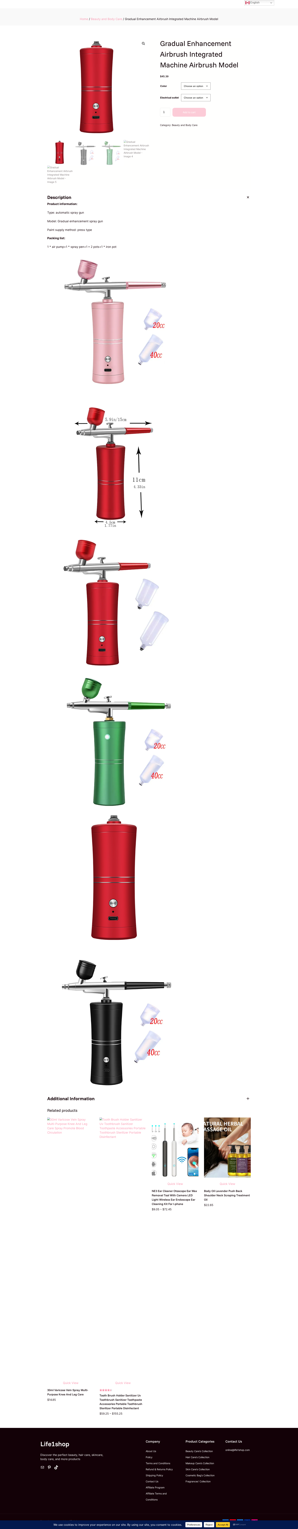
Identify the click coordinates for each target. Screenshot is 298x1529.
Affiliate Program (155, 1487)
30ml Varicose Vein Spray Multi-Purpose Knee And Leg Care (67, 1392)
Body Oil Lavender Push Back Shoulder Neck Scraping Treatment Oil (227, 1195)
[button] (143, 43)
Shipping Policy (154, 1475)
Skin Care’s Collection (198, 1469)
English (255, 2)
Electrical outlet (169, 97)
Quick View (70, 1383)
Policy (149, 1457)
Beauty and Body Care (106, 19)
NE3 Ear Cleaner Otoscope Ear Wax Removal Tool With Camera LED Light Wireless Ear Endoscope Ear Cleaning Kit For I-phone (174, 1197)
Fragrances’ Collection (198, 1481)
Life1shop (54, 1444)
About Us (151, 1451)
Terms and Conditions (158, 1463)
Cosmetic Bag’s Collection (200, 1475)
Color (163, 86)
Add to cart (189, 112)
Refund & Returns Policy (159, 1469)
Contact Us (152, 1481)
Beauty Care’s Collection (199, 1451)
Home (84, 19)
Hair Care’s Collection (197, 1457)
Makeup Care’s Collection (200, 1463)
